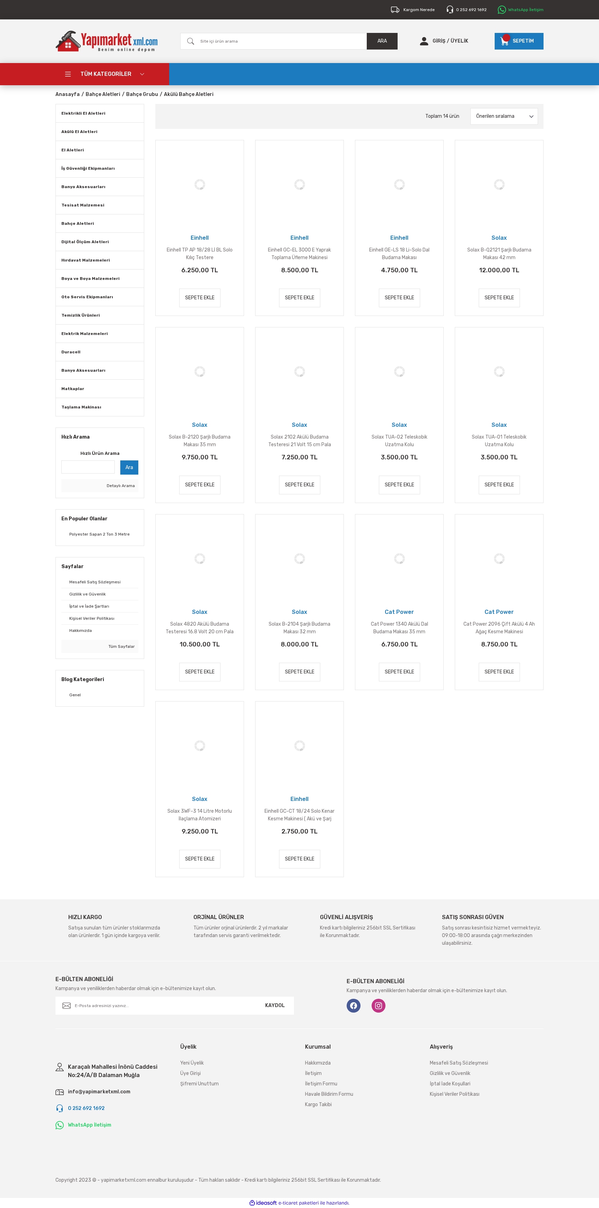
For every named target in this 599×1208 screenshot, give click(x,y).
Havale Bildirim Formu (329, 1094)
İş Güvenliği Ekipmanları (88, 168)
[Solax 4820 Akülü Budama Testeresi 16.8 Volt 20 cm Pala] (200, 558)
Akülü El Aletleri (79, 131)
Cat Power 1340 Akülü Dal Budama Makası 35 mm (399, 628)
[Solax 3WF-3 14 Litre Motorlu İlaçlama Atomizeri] (200, 746)
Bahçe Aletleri (77, 223)
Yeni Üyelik (192, 1063)
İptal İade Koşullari (450, 1084)
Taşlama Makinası (81, 407)
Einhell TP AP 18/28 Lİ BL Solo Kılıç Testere (200, 254)
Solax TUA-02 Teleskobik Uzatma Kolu (399, 441)
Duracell (70, 352)
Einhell (200, 238)
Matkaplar (72, 388)
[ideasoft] (263, 1203)
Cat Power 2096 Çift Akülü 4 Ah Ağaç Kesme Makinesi (499, 628)
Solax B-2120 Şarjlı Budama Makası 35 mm (200, 441)
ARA (382, 41)
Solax (499, 238)
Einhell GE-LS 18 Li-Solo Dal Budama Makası (399, 254)
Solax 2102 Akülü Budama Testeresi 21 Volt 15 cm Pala (299, 441)
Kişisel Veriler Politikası (454, 1094)
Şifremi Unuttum (199, 1084)
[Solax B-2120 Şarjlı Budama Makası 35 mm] (200, 371)
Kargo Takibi (318, 1105)
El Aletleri (72, 150)
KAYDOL (275, 1005)
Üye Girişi (190, 1073)
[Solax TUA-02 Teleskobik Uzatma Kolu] (399, 371)
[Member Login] (424, 41)
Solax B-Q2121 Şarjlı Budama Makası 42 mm (499, 254)
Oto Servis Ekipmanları (87, 296)
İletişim (313, 1073)
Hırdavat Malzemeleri (85, 260)
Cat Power (399, 612)
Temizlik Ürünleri (80, 315)
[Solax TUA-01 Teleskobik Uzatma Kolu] (499, 371)
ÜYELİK (459, 41)
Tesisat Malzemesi (82, 205)
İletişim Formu (321, 1084)
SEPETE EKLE (200, 298)
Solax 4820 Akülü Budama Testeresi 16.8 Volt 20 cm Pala (200, 628)
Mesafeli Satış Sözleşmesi (459, 1063)
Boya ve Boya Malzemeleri (90, 278)
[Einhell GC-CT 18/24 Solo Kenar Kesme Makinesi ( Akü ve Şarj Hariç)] (299, 746)
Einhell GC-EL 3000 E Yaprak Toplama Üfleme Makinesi (299, 254)
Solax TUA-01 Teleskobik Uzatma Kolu (499, 441)
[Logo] (106, 41)
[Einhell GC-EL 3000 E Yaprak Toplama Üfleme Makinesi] (299, 184)
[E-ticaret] (298, 1203)
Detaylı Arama (120, 485)
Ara (129, 467)
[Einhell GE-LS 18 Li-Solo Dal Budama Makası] (399, 184)
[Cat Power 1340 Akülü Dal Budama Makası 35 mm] (399, 558)
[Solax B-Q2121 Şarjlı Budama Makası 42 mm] (499, 184)
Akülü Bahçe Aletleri (189, 94)
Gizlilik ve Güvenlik (450, 1073)
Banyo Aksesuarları (83, 186)
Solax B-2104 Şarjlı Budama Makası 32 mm (299, 628)
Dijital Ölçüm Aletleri (85, 241)
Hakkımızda (318, 1063)
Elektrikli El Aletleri (83, 113)
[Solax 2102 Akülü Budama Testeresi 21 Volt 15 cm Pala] (299, 371)
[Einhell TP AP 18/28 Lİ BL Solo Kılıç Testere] (200, 184)
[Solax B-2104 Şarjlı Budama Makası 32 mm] (299, 558)
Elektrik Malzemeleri (84, 333)
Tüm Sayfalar (121, 646)
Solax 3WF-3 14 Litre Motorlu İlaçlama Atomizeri (199, 815)
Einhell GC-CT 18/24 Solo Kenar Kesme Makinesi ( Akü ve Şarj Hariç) (299, 815)
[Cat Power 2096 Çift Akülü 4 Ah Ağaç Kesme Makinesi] (499, 558)
